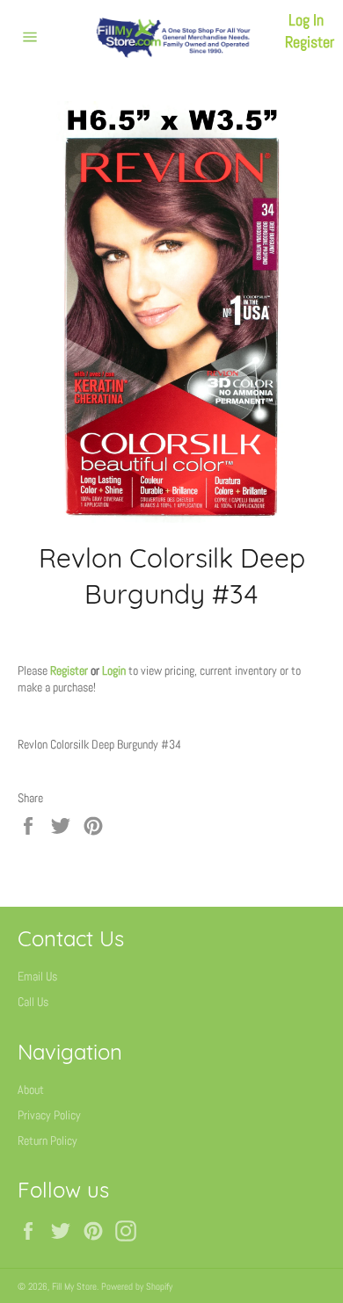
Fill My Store (74, 1286)
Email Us (37, 976)
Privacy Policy (49, 1115)
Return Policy (47, 1140)
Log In (306, 20)
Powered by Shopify (136, 1286)
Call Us (33, 1002)
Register (309, 42)
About (31, 1089)
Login (114, 670)
